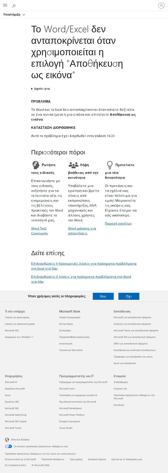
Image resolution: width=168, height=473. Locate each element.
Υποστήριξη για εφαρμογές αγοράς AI (78, 395)
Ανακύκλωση (65, 343)
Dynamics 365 (12, 401)
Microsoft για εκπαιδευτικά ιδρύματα (132, 317)
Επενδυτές (119, 404)
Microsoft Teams (13, 427)
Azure (8, 395)
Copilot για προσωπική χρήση (20, 323)
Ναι (103, 296)
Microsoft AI (11, 382)
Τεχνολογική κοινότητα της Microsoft (77, 401)
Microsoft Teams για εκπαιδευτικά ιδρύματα (136, 330)
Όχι (129, 296)
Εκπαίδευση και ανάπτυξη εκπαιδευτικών (135, 350)
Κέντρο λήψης (66, 323)
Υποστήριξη (12, 14)
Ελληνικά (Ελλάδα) (20, 439)
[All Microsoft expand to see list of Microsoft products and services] (5, 5)
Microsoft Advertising (15, 414)
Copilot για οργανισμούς (17, 317)
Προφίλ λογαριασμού (69, 317)
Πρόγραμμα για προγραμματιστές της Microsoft (83, 382)
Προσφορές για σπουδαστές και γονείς (133, 356)
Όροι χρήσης (76, 459)
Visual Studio (65, 427)
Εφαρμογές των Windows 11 (19, 336)
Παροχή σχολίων (118, 223)
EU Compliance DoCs (15, 465)
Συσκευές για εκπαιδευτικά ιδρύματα (132, 323)
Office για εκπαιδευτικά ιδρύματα (131, 343)
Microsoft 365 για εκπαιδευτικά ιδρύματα (135, 336)
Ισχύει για (42, 89)
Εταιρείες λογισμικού (69, 421)
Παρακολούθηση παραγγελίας (74, 336)
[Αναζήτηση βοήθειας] (14, 5)
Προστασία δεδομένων (52, 459)
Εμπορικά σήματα (97, 459)
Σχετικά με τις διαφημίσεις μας (126, 459)
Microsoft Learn (67, 388)
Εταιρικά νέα (120, 388)
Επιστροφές (65, 330)
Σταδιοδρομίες (121, 382)
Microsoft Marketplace (70, 408)
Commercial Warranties (71, 350)
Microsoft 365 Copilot (15, 421)
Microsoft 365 (12, 330)
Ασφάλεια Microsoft (15, 388)
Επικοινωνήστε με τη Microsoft (20, 459)
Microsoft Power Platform (71, 414)
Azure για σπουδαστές (125, 363)
